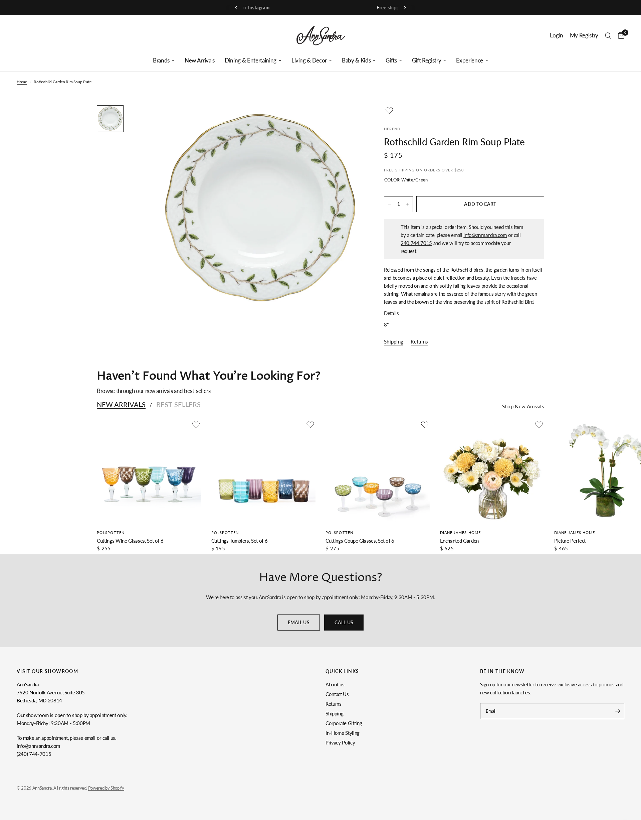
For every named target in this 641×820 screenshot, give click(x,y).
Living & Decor (309, 60)
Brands (161, 60)
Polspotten (111, 532)
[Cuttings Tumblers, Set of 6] (263, 471)
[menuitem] (164, 60)
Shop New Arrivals (523, 406)
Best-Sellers (178, 404)
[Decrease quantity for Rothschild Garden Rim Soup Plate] (389, 204)
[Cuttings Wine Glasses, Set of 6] (149, 471)
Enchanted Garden (459, 541)
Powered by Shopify (106, 788)
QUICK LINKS (342, 671)
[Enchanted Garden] (492, 471)
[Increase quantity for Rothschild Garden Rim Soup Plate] (408, 204)
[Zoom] (350, 119)
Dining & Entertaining (250, 60)
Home (22, 81)
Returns (334, 704)
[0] (619, 35)
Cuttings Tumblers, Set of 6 (239, 541)
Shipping (334, 713)
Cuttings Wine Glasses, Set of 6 (130, 541)
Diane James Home (460, 532)
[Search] (608, 35)
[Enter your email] (617, 711)
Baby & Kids (356, 60)
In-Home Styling (343, 733)
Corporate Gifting (344, 723)
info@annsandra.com (485, 235)
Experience (469, 60)
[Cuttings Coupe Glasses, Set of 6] (378, 471)
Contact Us (337, 694)
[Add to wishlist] (389, 110)
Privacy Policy (340, 742)
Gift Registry (426, 60)
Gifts (391, 60)
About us (335, 684)
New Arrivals (200, 60)
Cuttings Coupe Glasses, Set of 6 (360, 541)
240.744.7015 (416, 243)
